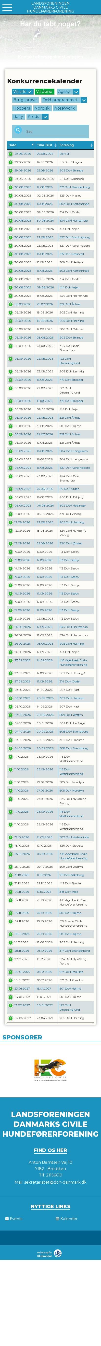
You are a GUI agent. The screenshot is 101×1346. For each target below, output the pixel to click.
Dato (12, 145)
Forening (67, 145)
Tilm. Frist (44, 145)
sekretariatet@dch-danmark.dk (55, 1182)
